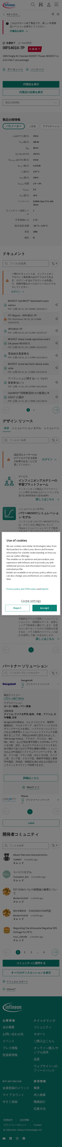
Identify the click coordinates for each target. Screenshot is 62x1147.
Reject (17, 608)
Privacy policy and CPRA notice (21, 589)
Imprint (44, 589)
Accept (44, 608)
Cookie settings (31, 601)
